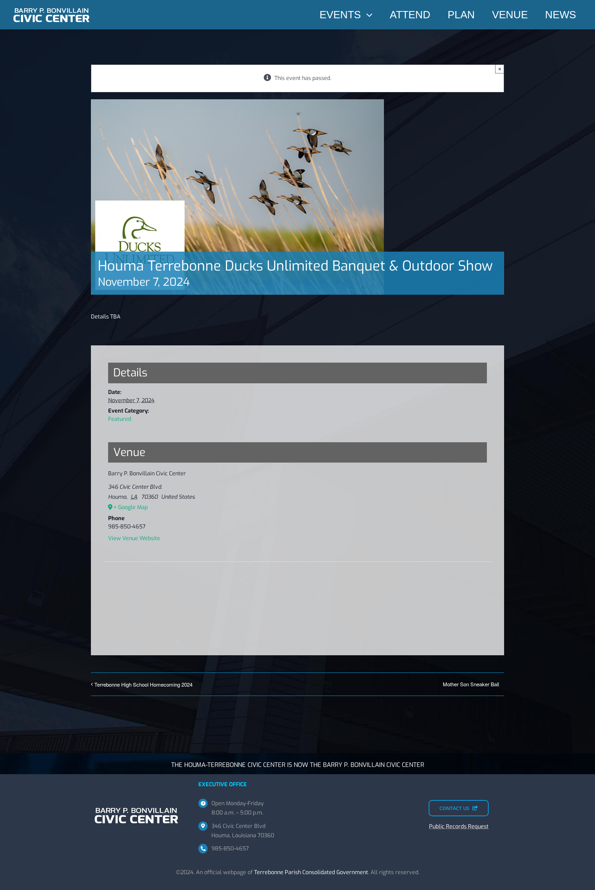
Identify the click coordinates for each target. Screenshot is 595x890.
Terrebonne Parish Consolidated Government (311, 872)
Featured (119, 419)
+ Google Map (130, 507)
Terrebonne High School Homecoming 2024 (143, 684)
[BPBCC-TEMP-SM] (51, 6)
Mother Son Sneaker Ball (471, 684)
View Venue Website (134, 538)
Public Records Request (459, 826)
